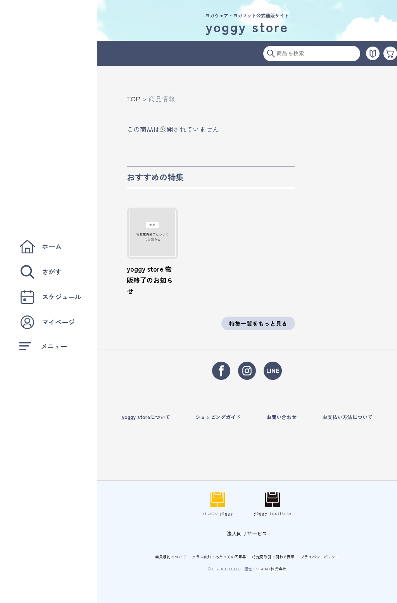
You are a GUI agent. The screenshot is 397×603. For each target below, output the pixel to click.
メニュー (54, 346)
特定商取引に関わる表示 (273, 557)
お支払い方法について (347, 417)
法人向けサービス (247, 533)
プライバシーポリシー (319, 557)
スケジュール (61, 297)
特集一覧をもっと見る (258, 323)
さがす (52, 271)
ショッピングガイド (218, 417)
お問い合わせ (281, 417)
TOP (133, 98)
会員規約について (170, 557)
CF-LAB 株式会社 (271, 569)
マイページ (58, 322)
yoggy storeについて (146, 417)
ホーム (52, 246)
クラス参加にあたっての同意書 (219, 557)
